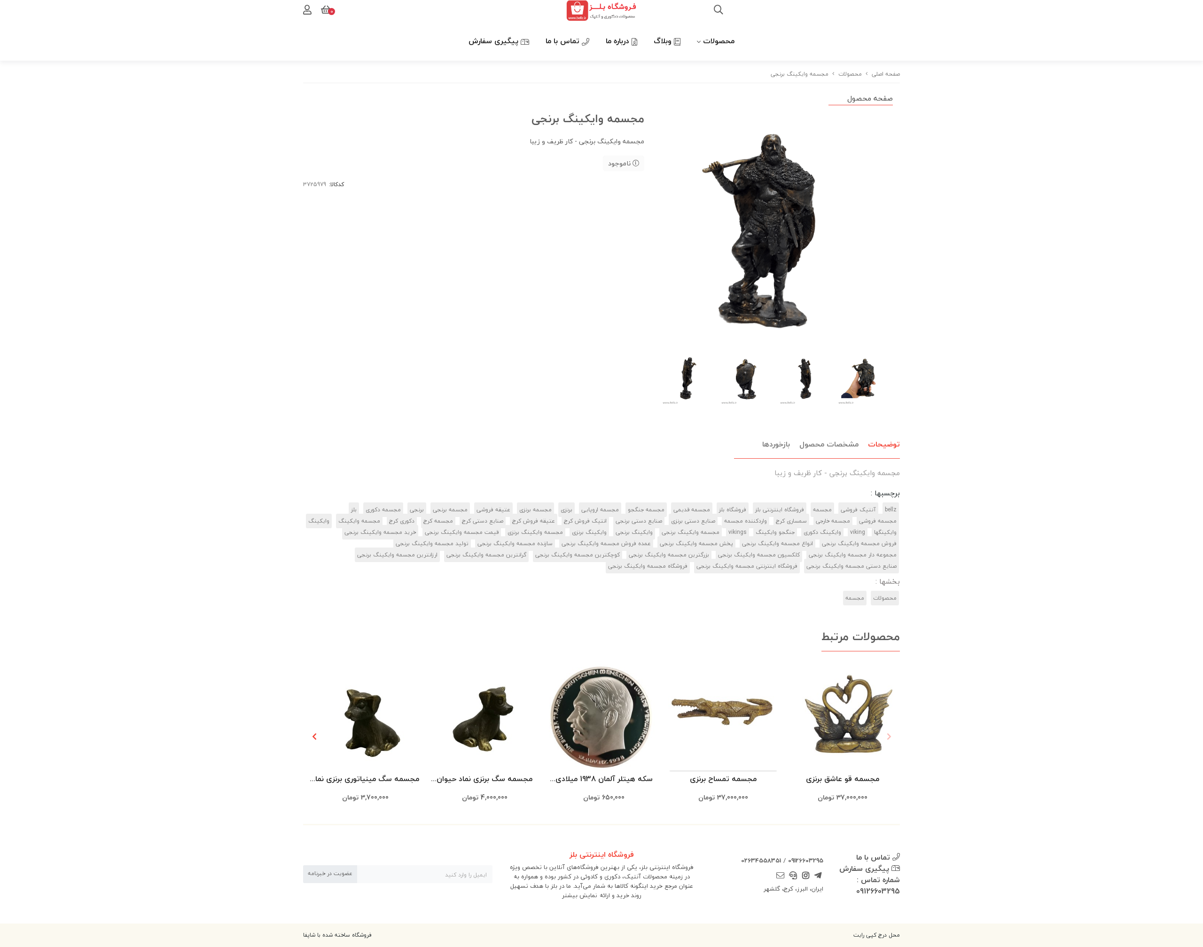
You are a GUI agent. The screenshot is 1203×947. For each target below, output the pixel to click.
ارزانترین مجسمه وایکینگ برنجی (397, 555)
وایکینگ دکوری (822, 532)
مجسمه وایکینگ (359, 521)
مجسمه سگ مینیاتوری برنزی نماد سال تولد (365, 779)
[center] (718, 10)
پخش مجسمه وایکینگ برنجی (696, 543)
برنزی (566, 510)
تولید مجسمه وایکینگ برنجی (432, 543)
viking (857, 532)
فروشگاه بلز (732, 510)
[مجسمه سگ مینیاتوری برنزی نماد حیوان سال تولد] (365, 716)
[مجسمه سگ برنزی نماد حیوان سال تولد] (484, 716)
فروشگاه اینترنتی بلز (779, 510)
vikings (737, 532)
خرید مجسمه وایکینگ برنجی (380, 532)
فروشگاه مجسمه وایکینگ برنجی (647, 566)
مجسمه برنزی (535, 510)
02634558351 (761, 860)
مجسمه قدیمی (691, 510)
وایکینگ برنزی (589, 532)
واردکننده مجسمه (745, 521)
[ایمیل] (780, 876)
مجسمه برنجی (450, 510)
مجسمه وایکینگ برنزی (535, 532)
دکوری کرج (401, 521)
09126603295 (805, 860)
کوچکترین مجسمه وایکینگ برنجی (577, 555)
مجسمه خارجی (833, 521)
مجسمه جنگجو (646, 510)
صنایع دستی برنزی (693, 521)
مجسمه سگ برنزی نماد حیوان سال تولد (484, 779)
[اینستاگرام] (805, 876)
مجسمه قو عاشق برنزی (842, 778)
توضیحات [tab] (884, 444)
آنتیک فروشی (858, 510)
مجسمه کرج (438, 521)
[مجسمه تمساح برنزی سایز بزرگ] (723, 716)
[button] (314, 736)
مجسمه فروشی (878, 521)
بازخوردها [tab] (776, 444)
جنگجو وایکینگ (775, 532)
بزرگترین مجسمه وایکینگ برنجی (669, 555)
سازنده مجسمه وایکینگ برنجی (515, 543)
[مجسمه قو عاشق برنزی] (843, 716)
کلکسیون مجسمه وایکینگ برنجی (759, 555)
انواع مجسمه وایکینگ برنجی (777, 543)
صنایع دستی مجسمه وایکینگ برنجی (851, 566)
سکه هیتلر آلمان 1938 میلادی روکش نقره (604, 779)
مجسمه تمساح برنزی (723, 778)
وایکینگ (318, 521)
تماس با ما (564, 40)
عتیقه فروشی (493, 510)
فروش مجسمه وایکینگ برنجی (859, 543)
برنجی (417, 510)
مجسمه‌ (854, 598)
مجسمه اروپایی (600, 510)
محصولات (718, 40)
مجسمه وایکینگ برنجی (690, 532)
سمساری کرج (791, 521)
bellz (891, 510)
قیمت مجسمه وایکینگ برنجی (462, 532)
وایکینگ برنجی (634, 532)
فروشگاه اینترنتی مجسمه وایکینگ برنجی (746, 566)
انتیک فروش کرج (585, 521)
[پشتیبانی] (793, 876)
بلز (354, 510)
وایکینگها (885, 532)
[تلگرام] (818, 876)
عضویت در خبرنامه (330, 873)
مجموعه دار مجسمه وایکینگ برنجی (853, 555)
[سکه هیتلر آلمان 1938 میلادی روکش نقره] (604, 716)
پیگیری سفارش (495, 40)
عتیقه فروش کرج (533, 521)
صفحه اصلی (886, 74)
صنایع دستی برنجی (639, 521)
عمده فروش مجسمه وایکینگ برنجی (606, 543)
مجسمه (822, 510)
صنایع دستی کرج (482, 521)
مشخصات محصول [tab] (829, 444)
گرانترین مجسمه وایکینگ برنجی (486, 555)
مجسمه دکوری (383, 510)
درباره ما (619, 40)
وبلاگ (664, 40)
